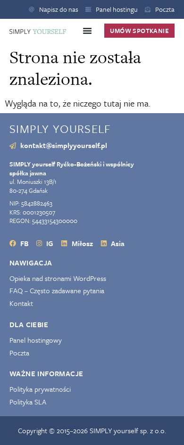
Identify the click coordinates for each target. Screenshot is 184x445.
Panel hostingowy (35, 340)
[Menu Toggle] (87, 30)
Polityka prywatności (40, 389)
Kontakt (21, 303)
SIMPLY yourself (60, 128)
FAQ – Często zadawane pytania (56, 291)
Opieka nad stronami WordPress (57, 278)
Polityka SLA (27, 402)
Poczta (19, 353)
